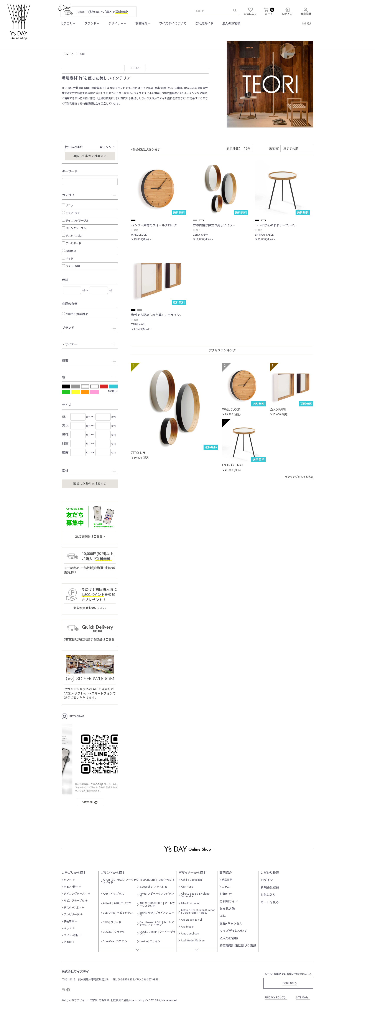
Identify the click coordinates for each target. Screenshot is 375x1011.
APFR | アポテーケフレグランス (157, 895)
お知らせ (226, 893)
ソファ (69, 205)
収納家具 (71, 251)
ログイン (267, 880)
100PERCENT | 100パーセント (157, 880)
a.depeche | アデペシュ (153, 886)
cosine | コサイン (150, 941)
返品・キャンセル (231, 923)
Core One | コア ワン (115, 941)
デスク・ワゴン (74, 235)
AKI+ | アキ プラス (113, 893)
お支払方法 (227, 908)
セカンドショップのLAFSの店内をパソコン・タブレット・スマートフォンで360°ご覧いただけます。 (90, 693)
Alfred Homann (190, 903)
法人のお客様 (231, 23)
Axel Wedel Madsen (193, 940)
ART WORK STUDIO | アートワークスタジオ (157, 904)
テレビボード (73, 243)
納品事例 (227, 880)
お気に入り (268, 894)
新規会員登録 (270, 887)
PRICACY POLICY (275, 997)
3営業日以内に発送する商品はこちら (89, 639)
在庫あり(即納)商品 (77, 314)
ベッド (69, 258)
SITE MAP (302, 997)
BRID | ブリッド (112, 922)
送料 (223, 916)
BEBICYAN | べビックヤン (118, 913)
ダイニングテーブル (77, 220)
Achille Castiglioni (191, 880)
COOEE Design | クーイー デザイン (158, 933)
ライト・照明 (73, 266)
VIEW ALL (88, 802)
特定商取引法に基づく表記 (238, 945)
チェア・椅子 (73, 213)
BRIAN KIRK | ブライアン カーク (157, 914)
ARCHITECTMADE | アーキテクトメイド (121, 881)
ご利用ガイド (204, 23)
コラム (226, 886)
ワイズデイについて (172, 23)
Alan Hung (187, 886)
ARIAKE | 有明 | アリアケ (117, 903)
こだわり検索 (270, 872)
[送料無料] (174, 406)
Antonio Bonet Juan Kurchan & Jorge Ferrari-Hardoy (198, 911)
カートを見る (270, 902)
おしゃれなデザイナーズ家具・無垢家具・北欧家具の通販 (96, 1000)
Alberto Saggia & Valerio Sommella (195, 895)
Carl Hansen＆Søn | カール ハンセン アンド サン (157, 923)
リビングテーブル (76, 228)
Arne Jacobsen (190, 933)
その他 (68, 942)
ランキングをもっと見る (300, 476)
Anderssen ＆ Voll (191, 919)
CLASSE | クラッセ (114, 932)
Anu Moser (187, 926)
